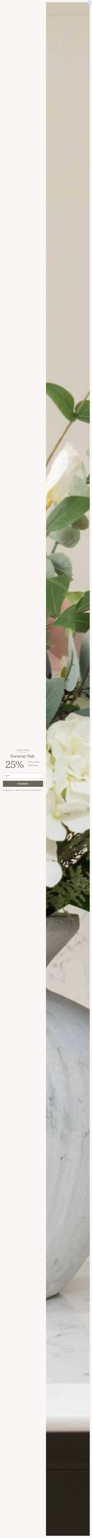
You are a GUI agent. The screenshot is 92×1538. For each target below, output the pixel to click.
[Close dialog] (89, 3)
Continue (23, 783)
